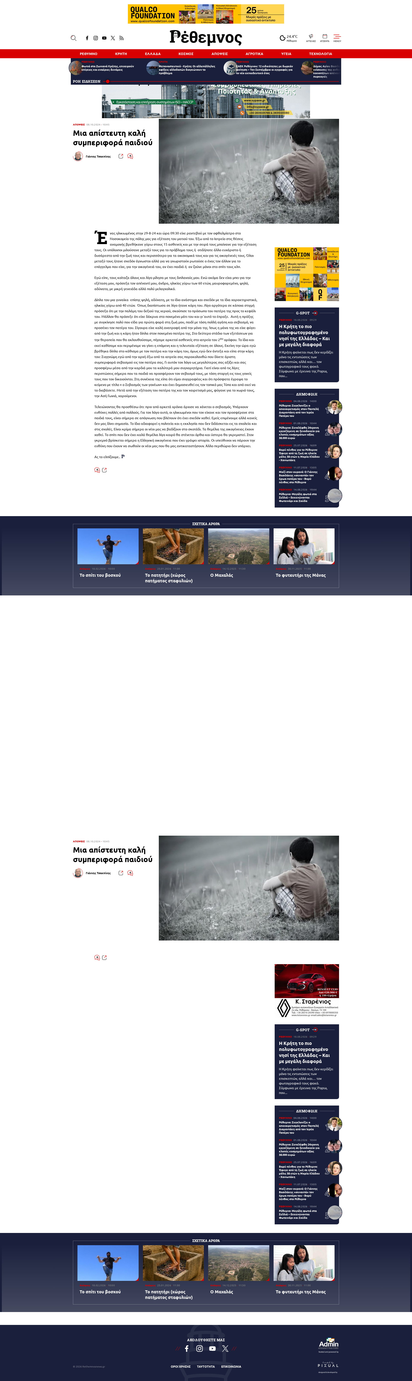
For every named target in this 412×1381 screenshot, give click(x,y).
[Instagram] (96, 38)
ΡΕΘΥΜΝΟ (88, 53)
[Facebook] (87, 38)
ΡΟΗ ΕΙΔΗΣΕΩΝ (87, 81)
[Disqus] (206, 662)
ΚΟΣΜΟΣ (186, 53)
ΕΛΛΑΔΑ (153, 53)
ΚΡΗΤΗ (121, 53)
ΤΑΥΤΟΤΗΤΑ (206, 1366)
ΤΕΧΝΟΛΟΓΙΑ (320, 53)
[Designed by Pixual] (328, 1366)
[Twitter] (113, 38)
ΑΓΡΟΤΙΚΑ (254, 53)
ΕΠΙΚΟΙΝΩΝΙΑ (231, 1366)
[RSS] (121, 38)
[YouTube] (104, 38)
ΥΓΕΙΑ (286, 53)
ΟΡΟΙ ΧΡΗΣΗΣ (181, 1366)
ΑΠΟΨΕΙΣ (220, 53)
